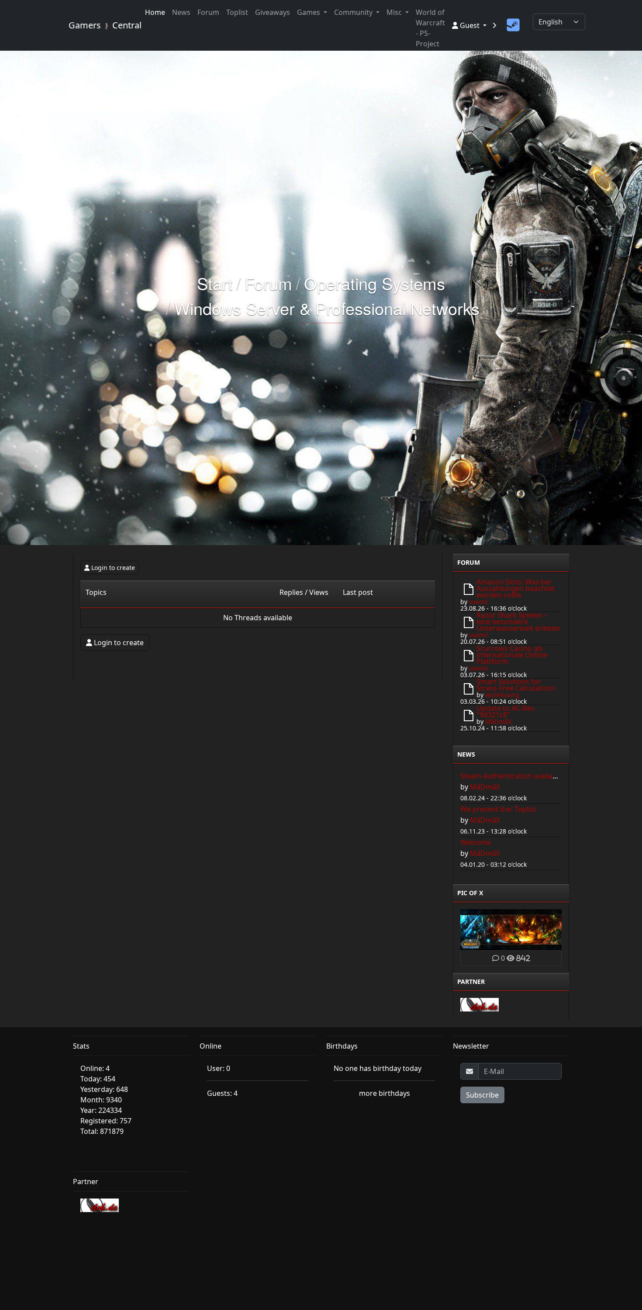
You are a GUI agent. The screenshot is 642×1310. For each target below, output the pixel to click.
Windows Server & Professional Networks (327, 308)
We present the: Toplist (498, 809)
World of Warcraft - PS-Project (430, 28)
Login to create (113, 567)
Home (155, 12)
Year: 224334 (101, 1110)
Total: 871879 (102, 1131)
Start (215, 283)
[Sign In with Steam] (513, 25)
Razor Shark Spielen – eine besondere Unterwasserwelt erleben (518, 621)
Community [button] (354, 12)
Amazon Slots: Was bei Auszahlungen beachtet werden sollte (515, 588)
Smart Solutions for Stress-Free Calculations (516, 685)
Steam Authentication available (511, 776)
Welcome (475, 842)
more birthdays (384, 1093)
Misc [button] (395, 12)
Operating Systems (374, 283)
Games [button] (309, 12)
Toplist (237, 12)
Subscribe (482, 1095)
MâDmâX (498, 721)
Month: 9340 (101, 1100)
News (181, 12)
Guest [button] (469, 25)
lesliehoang (502, 695)
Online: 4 (95, 1068)
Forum (208, 12)
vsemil (478, 602)
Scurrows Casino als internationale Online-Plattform (512, 654)
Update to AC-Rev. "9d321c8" (505, 711)
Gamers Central (102, 25)
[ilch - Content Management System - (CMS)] (479, 1004)
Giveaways (272, 12)
